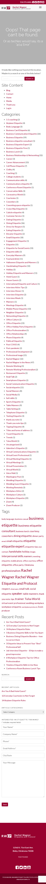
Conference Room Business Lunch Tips (23, 668)
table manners (30, 593)
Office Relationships (15, 334)
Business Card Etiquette (16, 130)
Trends (9, 437)
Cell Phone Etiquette (15, 166)
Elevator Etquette (14, 234)
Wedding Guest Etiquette (17, 484)
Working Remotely (14, 487)
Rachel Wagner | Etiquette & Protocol (20, 877)
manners (28, 556)
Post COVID (11, 344)
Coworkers (11, 201)
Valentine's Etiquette (15, 448)
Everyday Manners (14, 255)
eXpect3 (27, 879)
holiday (25, 551)
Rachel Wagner (13, 359)
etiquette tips (31, 547)
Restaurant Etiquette (15, 373)
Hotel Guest (11, 276)
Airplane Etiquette (14, 123)
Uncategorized (12, 444)
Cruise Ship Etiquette (15, 209)
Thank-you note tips (15, 423)
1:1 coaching (11, 119)
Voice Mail (10, 473)
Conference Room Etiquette (18, 187)
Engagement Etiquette (16, 241)
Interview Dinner (13, 291)
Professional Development (17, 351)
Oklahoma (29, 565)
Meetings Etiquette (14, 305)
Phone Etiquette (13, 337)
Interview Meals (13, 298)
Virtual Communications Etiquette (21, 451)
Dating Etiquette (13, 219)
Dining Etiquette (13, 223)
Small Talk (10, 377)
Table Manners (12, 405)
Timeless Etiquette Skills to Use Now (22, 665)
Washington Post (13, 477)
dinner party (38, 536)
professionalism (11, 570)
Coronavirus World (14, 194)
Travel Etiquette (13, 434)
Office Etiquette (13, 323)
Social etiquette (13, 387)
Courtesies (11, 198)
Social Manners (12, 391)
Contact (9, 94)
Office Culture (12, 319)
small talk (24, 588)
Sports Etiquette (13, 402)
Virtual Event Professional (17, 455)
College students (13, 176)
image (32, 552)
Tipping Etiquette (14, 426)
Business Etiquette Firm (16, 148)
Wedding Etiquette (14, 480)
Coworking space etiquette (18, 205)
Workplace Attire (13, 491)
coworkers (7, 536)
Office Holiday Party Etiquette (19, 326)
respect (6, 588)
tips (12, 599)
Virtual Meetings (13, 462)
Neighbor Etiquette (14, 312)
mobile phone (16, 561)
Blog (8, 90)
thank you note (12, 419)
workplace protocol (29, 607)
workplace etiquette (11, 607)
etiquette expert (13, 546)
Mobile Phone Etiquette (16, 309)
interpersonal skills (12, 556)
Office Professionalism (16, 330)
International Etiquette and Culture (21, 284)
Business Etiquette (14, 137)
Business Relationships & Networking (22, 155)
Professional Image (14, 355)
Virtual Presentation (15, 466)
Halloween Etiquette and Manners (21, 262)
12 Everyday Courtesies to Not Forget (22, 625)
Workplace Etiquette (15, 498)
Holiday (9, 269)
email (4, 541)
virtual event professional (13, 603)
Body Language (13, 126)
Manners (10, 302)
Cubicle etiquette (13, 212)
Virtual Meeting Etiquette (17, 459)
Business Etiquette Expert (17, 144)
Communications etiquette (17, 184)
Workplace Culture (14, 494)
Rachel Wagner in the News (18, 362)
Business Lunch (13, 151)
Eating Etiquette (13, 230)
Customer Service (14, 216)
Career (9, 159)
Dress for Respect (14, 226)
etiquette (29, 541)
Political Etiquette (14, 341)
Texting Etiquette (14, 416)
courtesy (34, 531)
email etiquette (14, 541)
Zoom (8, 501)
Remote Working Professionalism (20, 369)
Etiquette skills (12, 251)
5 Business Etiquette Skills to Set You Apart (24, 632)
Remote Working (13, 366)
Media (9, 101)
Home (9, 97)
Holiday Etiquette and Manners (19, 273)
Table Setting (12, 409)
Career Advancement (15, 162)
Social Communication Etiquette (20, 384)
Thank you (10, 104)
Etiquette (10, 244)
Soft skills (10, 398)
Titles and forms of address (18, 430)
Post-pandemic (12, 348)
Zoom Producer (13, 505)
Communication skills (15, 180)
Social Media (11, 394)
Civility (9, 169)
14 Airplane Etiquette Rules (18, 629)
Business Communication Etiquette (21, 134)
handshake (15, 551)
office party (18, 565)
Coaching (10, 173)
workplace (39, 603)
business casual (21, 519)
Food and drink (12, 259)
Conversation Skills (14, 191)
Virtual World (12, 469)
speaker (17, 593)
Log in (8, 108)
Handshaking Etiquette (16, 266)
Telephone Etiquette (15, 412)
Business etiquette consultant (19, 141)
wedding (30, 603)
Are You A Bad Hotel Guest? (18, 622)
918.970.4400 (23, 857)
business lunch (22, 531)
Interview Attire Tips (15, 287)
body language (8, 519)
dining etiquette (23, 535)
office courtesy (29, 561)
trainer (19, 598)
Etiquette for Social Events (17, 248)
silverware (14, 589)
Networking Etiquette (16, 316)
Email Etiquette (13, 237)
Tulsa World (11, 441)
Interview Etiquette (15, 294)
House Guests (12, 280)
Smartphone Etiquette (16, 380)
